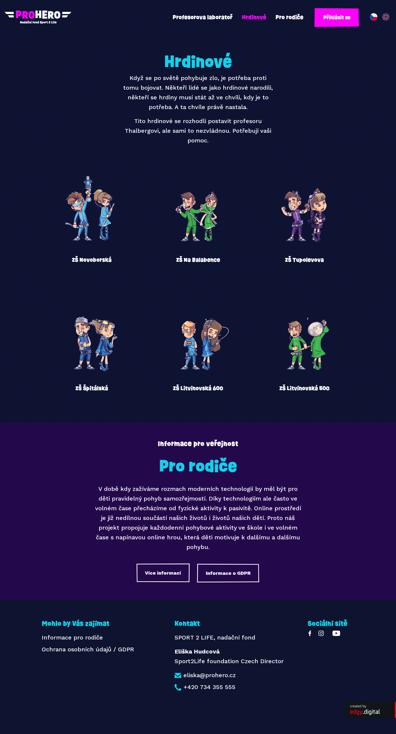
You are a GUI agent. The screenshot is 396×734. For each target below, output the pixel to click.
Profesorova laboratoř (202, 17)
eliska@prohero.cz (209, 675)
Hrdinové (254, 17)
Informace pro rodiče (72, 637)
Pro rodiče (289, 17)
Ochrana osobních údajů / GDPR (88, 649)
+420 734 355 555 (209, 687)
